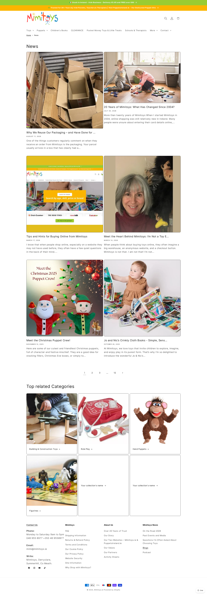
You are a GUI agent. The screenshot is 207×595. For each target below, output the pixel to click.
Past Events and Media (154, 535)
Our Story (109, 535)
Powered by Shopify (112, 590)
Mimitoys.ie (98, 590)
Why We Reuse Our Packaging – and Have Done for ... (61, 132)
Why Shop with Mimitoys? (78, 567)
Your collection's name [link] (92, 485)
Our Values (109, 548)
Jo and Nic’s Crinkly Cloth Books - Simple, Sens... (135, 340)
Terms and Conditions (76, 544)
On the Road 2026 (152, 531)
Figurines (33, 511)
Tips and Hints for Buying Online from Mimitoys (56, 236)
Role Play (85, 449)
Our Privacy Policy (74, 554)
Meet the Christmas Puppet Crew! (48, 340)
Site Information (73, 563)
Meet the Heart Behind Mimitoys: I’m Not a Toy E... (136, 236)
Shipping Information (75, 535)
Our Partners (110, 552)
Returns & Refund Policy (77, 540)
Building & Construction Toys (43, 449)
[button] (30, 30)
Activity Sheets (111, 557)
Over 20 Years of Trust (115, 531)
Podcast (147, 552)
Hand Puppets (139, 449)
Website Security (73, 558)
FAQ (67, 531)
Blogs (145, 548)
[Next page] (122, 373)
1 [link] (84, 372)
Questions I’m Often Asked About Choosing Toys (159, 541)
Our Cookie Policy (74, 549)
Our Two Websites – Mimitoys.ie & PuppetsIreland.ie (121, 541)
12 (115, 373)
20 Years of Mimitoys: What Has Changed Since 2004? (139, 107)
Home (28, 35)
